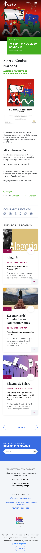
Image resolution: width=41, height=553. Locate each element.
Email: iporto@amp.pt (20, 486)
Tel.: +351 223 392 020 (20, 479)
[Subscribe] (35, 451)
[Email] (10, 213)
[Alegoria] (34, 281)
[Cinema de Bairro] (34, 412)
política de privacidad (20, 544)
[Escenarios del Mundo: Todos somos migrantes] (34, 349)
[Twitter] (25, 213)
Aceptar (20, 548)
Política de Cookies (20, 508)
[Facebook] (15, 213)
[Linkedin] (20, 213)
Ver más (20, 427)
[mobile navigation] (35, 3)
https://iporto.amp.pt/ (20, 483)
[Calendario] (31, 213)
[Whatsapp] (4, 213)
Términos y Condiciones (20, 498)
